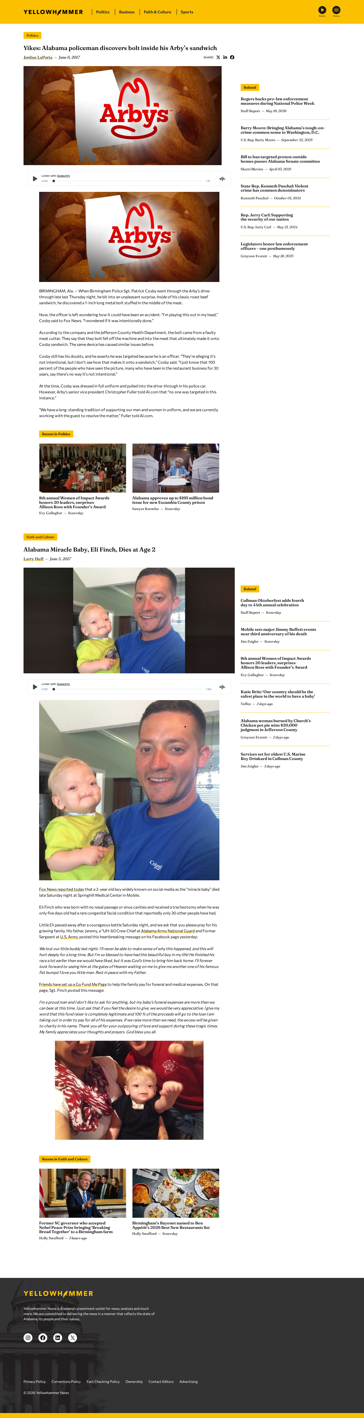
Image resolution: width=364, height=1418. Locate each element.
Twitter (218, 57)
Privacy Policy (35, 1381)
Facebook (232, 57)
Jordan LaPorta (38, 57)
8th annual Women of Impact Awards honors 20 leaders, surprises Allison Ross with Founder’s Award (74, 502)
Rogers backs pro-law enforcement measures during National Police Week (277, 101)
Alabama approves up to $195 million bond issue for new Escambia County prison (172, 500)
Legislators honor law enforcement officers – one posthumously (274, 246)
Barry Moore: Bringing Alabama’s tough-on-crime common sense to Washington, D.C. (283, 130)
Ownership (134, 1381)
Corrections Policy (66, 1381)
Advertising (189, 1381)
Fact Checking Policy (103, 1381)
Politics (32, 35)
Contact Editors (161, 1381)
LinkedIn (225, 57)
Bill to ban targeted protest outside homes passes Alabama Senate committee (280, 159)
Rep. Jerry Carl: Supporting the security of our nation (267, 217)
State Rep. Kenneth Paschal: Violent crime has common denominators (274, 188)
